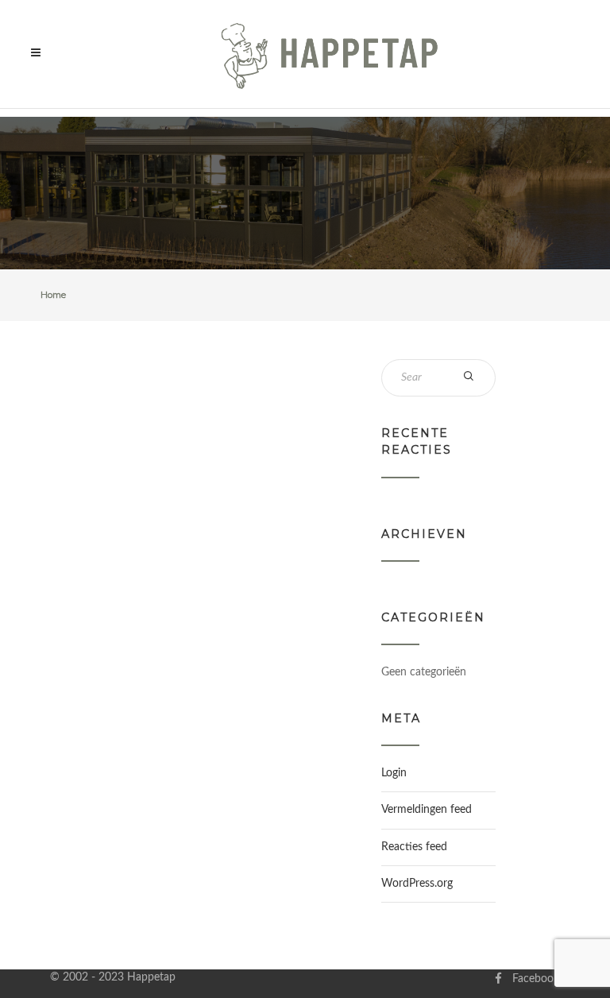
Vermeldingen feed (426, 809)
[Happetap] (330, 54)
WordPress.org (417, 883)
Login (394, 773)
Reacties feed (414, 847)
